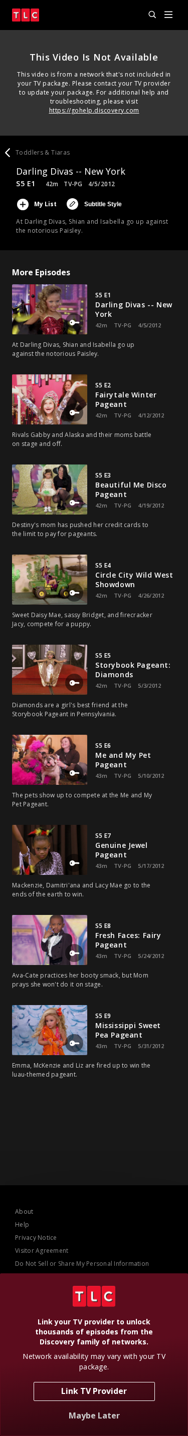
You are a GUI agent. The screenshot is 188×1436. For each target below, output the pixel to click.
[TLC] (25, 15)
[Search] (148, 15)
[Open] (168, 15)
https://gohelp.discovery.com (94, 110)
